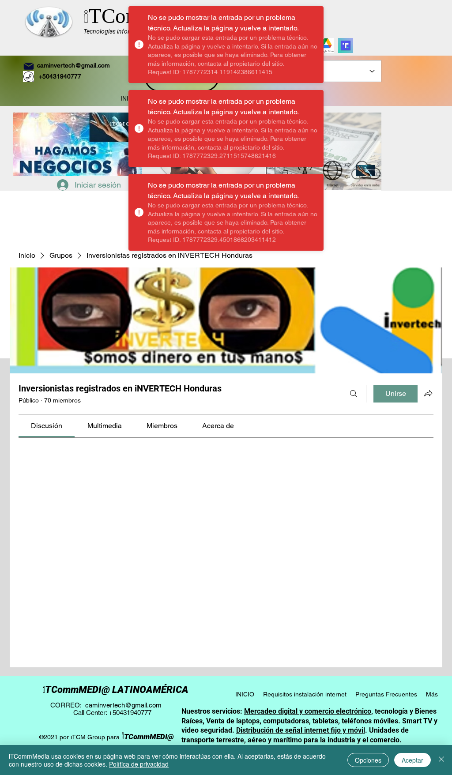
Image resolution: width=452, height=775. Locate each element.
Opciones (368, 760)
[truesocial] (345, 45)
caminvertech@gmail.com (73, 65)
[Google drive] (326, 45)
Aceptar (412, 760)
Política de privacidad (139, 764)
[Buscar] (353, 394)
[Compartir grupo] (428, 393)
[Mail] (28, 66)
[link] (46, 425)
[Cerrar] (441, 760)
